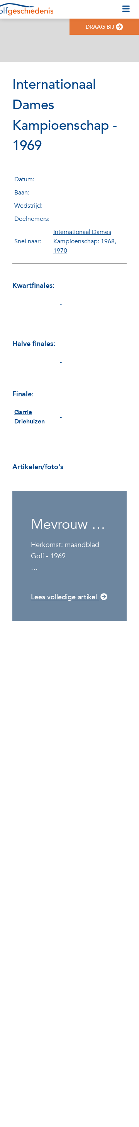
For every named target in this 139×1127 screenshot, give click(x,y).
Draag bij (100, 27)
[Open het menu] (126, 9)
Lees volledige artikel (65, 597)
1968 (108, 241)
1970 (60, 250)
